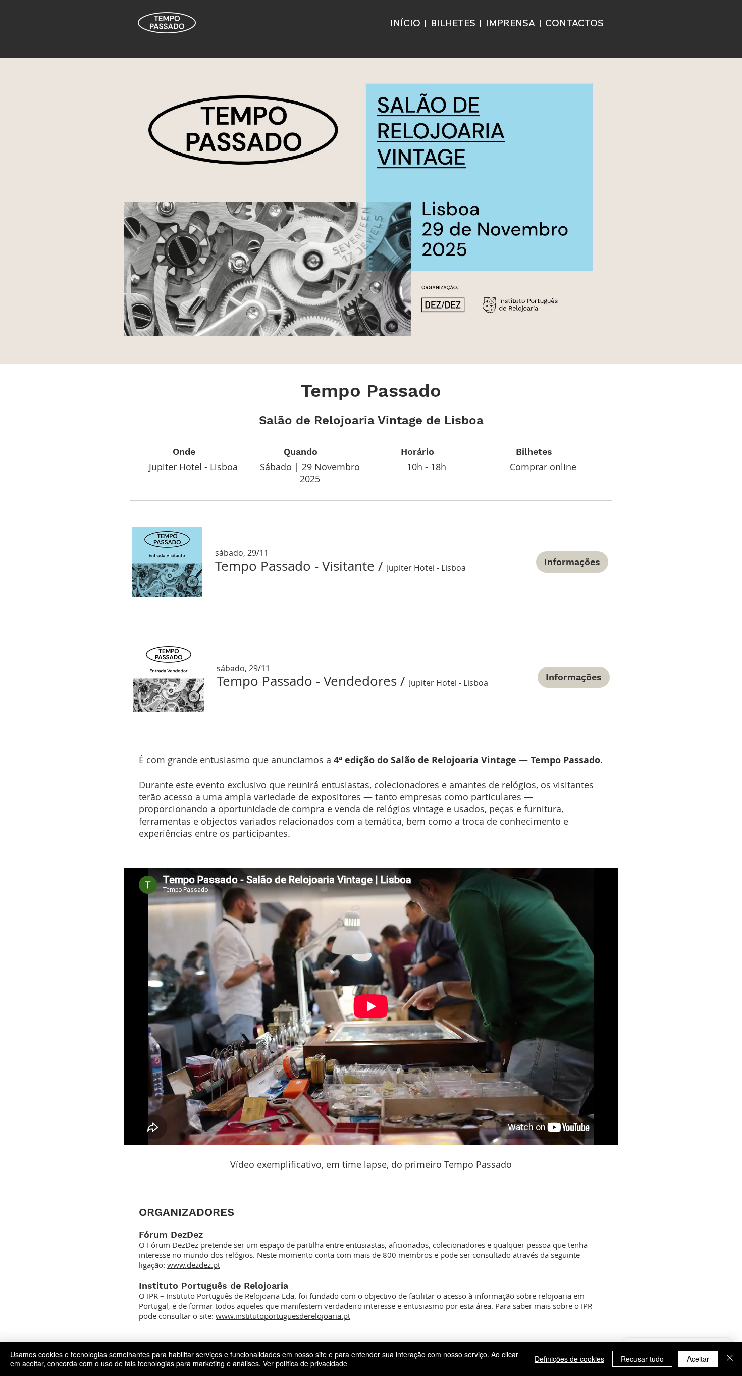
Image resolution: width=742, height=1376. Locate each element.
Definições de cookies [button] (569, 1359)
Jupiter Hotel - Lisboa (193, 467)
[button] (295, 566)
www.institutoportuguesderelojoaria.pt (283, 1316)
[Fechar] (730, 1359)
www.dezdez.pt (193, 1265)
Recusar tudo (642, 1359)
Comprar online (543, 467)
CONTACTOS (574, 23)
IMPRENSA (510, 23)
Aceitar (698, 1359)
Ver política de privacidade (305, 1363)
